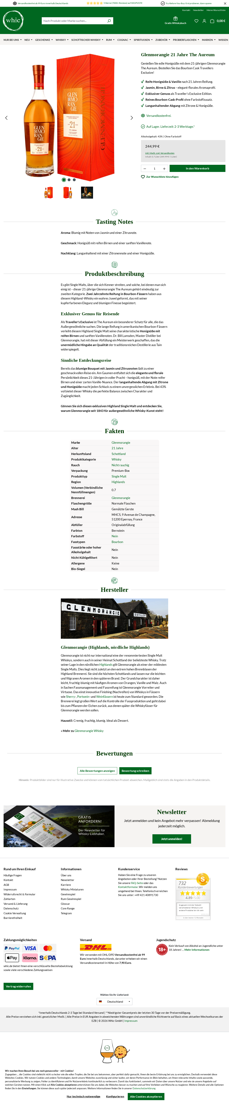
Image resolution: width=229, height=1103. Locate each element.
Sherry (70, 696)
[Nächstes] (132, 117)
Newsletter (198, 10)
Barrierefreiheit (13, 917)
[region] (69, 125)
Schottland (119, 454)
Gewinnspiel (68, 894)
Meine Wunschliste (216, 10)
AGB (6, 884)
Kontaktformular (128, 886)
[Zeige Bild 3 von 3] (74, 179)
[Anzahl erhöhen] (164, 168)
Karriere (66, 884)
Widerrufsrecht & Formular (19, 894)
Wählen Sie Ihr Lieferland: (114, 994)
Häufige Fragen (13, 875)
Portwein (83, 696)
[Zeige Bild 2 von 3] (69, 179)
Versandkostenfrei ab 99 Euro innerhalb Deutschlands (43, 3)
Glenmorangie (121, 442)
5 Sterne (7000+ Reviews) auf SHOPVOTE (123, 3)
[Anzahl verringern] (144, 168)
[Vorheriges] (6, 117)
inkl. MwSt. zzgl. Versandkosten (159, 153)
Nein (115, 536)
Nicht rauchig (120, 465)
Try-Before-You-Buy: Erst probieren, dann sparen (189, 3)
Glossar (65, 903)
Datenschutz (11, 908)
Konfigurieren (115, 1096)
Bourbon (117, 542)
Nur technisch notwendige (83, 1096)
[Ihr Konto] (204, 20)
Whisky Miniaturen (72, 889)
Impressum (10, 889)
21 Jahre (117, 448)
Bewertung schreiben (135, 770)
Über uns (66, 875)
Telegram (66, 913)
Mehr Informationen (196, 949)
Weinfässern (104, 696)
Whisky (116, 459)
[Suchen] (109, 20)
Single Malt (119, 476)
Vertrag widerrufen (18, 986)
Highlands (118, 482)
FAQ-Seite (137, 883)
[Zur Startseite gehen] (13, 20)
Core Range (68, 908)
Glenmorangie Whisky (89, 731)
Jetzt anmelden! (171, 839)
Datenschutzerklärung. (144, 1088)
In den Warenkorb (197, 168)
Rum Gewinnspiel (71, 898)
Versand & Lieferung (16, 903)
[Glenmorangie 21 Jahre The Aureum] (69, 117)
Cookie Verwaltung (15, 913)
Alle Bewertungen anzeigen (97, 770)
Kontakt (186, 10)
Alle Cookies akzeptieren (146, 1096)
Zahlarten (9, 898)
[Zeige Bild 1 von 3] (63, 179)
